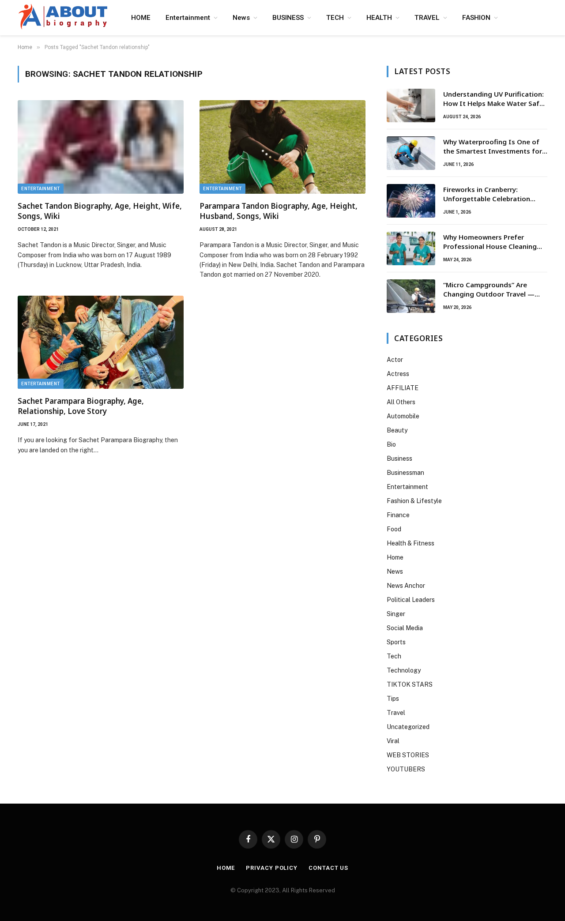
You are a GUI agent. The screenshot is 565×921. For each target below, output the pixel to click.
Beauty (397, 430)
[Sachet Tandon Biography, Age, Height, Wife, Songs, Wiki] (101, 147)
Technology (404, 670)
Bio (391, 444)
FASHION (476, 18)
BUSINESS (288, 18)
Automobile (403, 416)
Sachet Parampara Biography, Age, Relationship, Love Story (81, 406)
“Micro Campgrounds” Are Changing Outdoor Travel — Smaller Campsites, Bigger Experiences (489, 289)
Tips (393, 698)
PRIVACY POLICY (272, 868)
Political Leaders (411, 599)
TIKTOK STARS (410, 684)
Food (394, 529)
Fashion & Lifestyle (414, 500)
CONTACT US (328, 868)
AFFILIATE (402, 387)
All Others (401, 402)
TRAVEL (427, 18)
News (241, 18)
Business (399, 458)
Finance (398, 515)
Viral (393, 740)
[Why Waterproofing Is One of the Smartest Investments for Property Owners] (411, 153)
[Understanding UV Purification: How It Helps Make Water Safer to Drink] (411, 105)
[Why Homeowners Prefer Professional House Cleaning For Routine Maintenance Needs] (411, 248)
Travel (396, 712)
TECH (335, 18)
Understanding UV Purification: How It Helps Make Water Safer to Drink (494, 99)
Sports (396, 642)
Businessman (405, 472)
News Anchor (406, 585)
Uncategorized (408, 726)
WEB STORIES (408, 755)
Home (395, 557)
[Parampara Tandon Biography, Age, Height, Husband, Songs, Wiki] (282, 147)
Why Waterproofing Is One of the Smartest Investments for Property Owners (492, 146)
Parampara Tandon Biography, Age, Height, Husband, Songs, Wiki (279, 211)
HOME (141, 18)
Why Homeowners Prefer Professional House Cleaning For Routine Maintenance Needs (495, 242)
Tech (394, 656)
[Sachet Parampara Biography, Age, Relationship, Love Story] (101, 342)
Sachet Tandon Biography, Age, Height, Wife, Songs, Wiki (100, 211)
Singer (396, 613)
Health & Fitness (410, 543)
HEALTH (379, 18)
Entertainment (188, 18)
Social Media (405, 628)
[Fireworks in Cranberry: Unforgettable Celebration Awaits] (411, 201)
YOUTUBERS (406, 769)
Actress (398, 373)
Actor (395, 359)
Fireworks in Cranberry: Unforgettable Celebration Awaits (486, 194)
